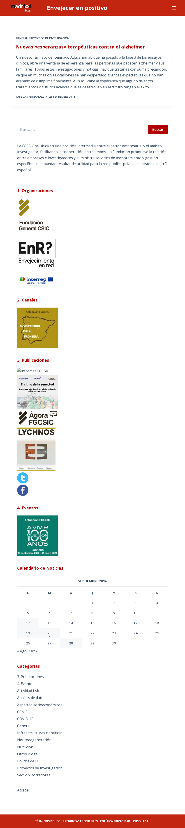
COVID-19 (25, 718)
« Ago (22, 651)
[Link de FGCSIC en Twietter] (22, 477)
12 (28, 623)
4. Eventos (25, 683)
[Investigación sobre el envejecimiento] (33, 370)
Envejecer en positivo (77, 8)
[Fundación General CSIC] (34, 214)
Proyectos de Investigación (49, 38)
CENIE (22, 711)
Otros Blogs (27, 754)
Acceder (23, 790)
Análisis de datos (31, 697)
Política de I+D (29, 761)
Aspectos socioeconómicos (39, 704)
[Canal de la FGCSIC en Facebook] (22, 489)
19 (28, 633)
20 (49, 633)
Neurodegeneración (34, 739)
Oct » (33, 651)
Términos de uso (47, 821)
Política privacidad (115, 821)
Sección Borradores (33, 775)
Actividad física (29, 690)
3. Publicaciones (30, 676)
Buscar (157, 129)
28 (71, 643)
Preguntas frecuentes (80, 821)
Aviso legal (141, 821)
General (22, 38)
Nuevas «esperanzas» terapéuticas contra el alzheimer (80, 47)
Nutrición (25, 747)
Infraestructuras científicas (39, 732)
